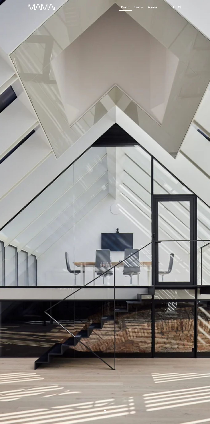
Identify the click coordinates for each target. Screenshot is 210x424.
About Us (138, 7)
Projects (125, 7)
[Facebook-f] (173, 7)
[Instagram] (179, 7)
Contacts (152, 7)
